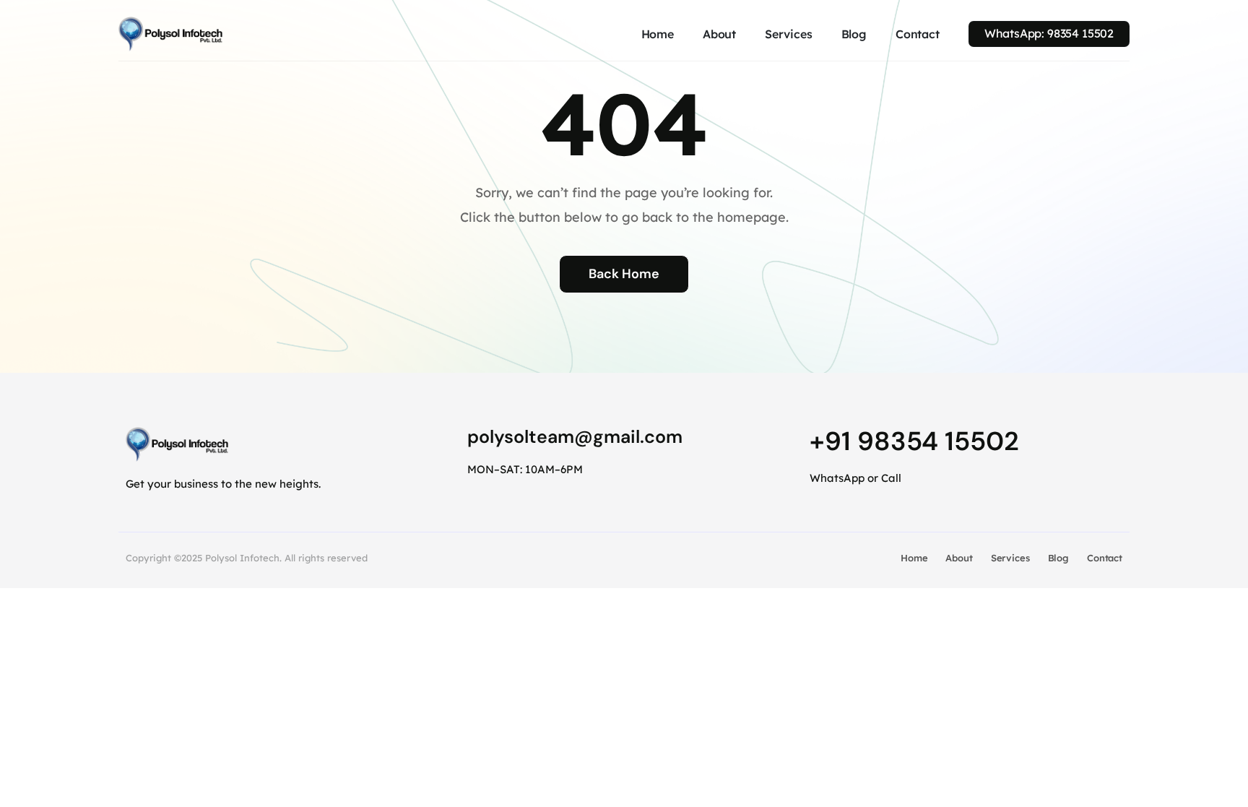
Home (657, 34)
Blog (854, 34)
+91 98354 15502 (915, 441)
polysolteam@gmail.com (574, 437)
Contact (918, 34)
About (719, 34)
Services (788, 34)
